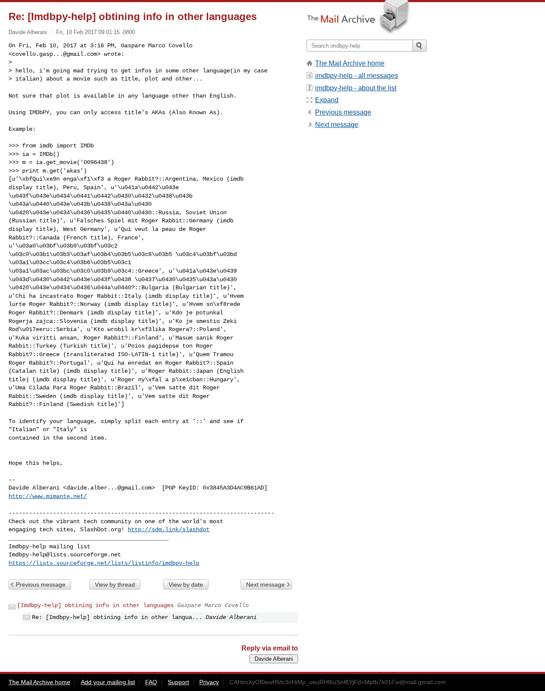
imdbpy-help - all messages (356, 75)
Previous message (41, 584)
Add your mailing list (108, 682)
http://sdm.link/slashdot (168, 529)
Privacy (209, 682)
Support (178, 682)
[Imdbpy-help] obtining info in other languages (95, 605)
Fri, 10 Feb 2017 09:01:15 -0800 (95, 32)
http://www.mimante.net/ (48, 496)
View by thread (115, 584)
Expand (326, 100)
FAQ (151, 682)
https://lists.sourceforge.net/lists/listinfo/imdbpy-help (104, 563)
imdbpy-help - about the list (355, 88)
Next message (265, 584)
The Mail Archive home (349, 63)
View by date (186, 584)
